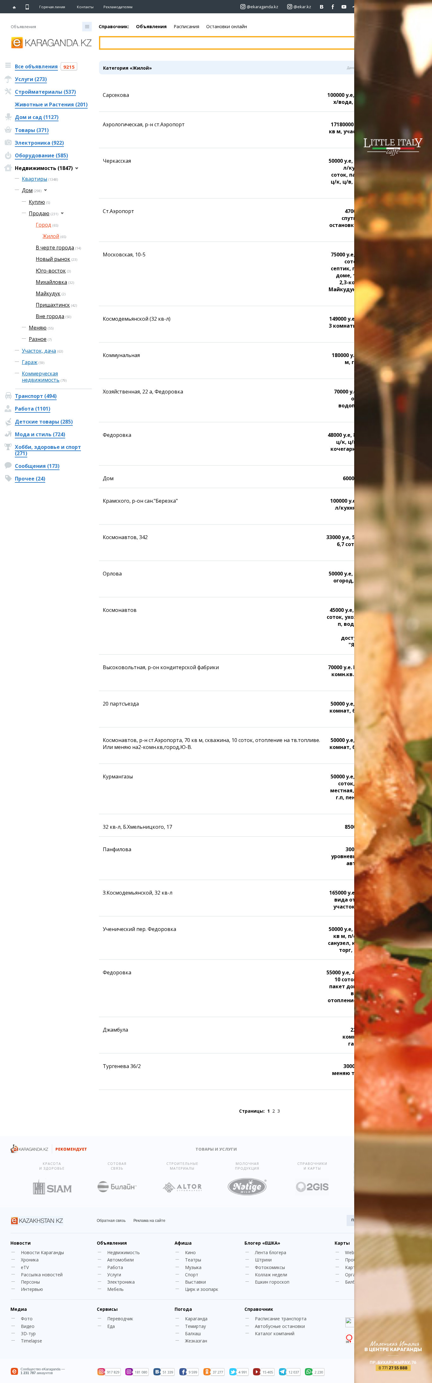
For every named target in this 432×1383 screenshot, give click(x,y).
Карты (342, 1243)
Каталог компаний (274, 1333)
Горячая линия (52, 7)
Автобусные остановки (280, 1326)
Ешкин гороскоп (272, 1282)
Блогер (262, 1243)
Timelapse (31, 1341)
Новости (20, 1243)
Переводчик (120, 1319)
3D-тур (28, 1333)
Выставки (195, 1282)
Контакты (85, 6)
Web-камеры (358, 1252)
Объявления (151, 26)
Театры (193, 1260)
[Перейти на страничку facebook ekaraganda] (333, 6)
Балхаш (193, 1333)
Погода (183, 1309)
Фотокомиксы (270, 1267)
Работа (115, 1267)
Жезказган (196, 1341)
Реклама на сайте (149, 1220)
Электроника (121, 1282)
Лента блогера (270, 1252)
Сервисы (107, 1309)
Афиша (183, 1243)
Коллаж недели (271, 1275)
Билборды (355, 1282)
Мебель (115, 1289)
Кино (190, 1252)
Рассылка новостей (42, 1275)
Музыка (193, 1267)
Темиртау (195, 1326)
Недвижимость (123, 1252)
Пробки (353, 1260)
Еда (111, 1326)
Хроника (30, 1260)
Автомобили (120, 1260)
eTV (25, 1267)
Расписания (186, 26)
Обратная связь (111, 1220)
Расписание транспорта (280, 1319)
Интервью (32, 1289)
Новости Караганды (42, 1252)
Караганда (196, 1319)
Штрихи (263, 1260)
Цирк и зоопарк (201, 1289)
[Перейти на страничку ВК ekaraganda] (322, 6)
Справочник (258, 1309)
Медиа (18, 1309)
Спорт (191, 1275)
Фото (27, 1319)
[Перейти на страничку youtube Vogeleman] (344, 6)
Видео (27, 1326)
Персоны (30, 1282)
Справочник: (114, 26)
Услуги (114, 1275)
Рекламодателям (118, 6)
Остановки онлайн (226, 26)
